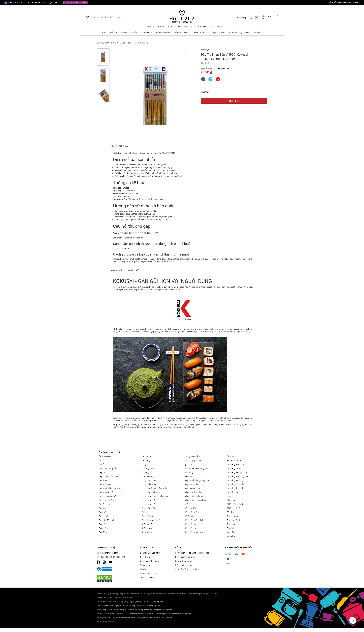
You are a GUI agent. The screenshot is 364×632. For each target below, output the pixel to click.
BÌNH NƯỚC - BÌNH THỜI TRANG (110, 488)
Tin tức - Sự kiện (147, 577)
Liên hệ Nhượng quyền (76, 3)
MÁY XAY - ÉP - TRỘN (192, 488)
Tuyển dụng (145, 565)
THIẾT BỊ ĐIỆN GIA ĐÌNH (236, 504)
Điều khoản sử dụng (184, 565)
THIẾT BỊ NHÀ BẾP (234, 508)
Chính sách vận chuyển (185, 557)
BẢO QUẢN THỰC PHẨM (108, 468)
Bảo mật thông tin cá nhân (187, 569)
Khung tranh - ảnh (192, 456)
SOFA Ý (230, 496)
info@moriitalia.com (109, 553)
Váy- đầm (231, 532)
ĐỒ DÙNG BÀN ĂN (149, 468)
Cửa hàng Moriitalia (148, 573)
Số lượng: (205, 92)
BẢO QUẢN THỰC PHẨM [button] (239, 33)
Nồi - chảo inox (190, 528)
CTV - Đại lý (145, 557)
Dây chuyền (104, 516)
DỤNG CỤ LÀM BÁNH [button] (162, 33)
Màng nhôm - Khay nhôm (195, 500)
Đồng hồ (145, 464)
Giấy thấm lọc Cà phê (151, 520)
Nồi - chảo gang (191, 524)
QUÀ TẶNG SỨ (232, 492)
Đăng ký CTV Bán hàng (150, 553)
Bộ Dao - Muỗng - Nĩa (108, 496)
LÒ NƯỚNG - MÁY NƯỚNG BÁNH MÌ (198, 468)
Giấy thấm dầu (148, 516)
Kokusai (205, 49)
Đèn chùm (103, 528)
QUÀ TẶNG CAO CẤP (235, 468)
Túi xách (230, 528)
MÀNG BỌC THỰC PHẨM (193, 492)
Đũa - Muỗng (147, 476)
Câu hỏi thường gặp (184, 561)
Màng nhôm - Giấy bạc (194, 496)
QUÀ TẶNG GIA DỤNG (235, 480)
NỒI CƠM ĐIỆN (190, 508)
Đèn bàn (102, 524)
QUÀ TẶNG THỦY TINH (235, 488)
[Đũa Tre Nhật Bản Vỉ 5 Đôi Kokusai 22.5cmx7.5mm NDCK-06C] (155, 95)
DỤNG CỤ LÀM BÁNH (150, 484)
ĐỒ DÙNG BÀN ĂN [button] (182, 33)
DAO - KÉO (103, 512)
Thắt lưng (231, 500)
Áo (100, 460)
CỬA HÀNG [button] (146, 27)
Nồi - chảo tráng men (193, 532)
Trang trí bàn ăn (234, 520)
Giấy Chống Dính (149, 508)
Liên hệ (143, 569)
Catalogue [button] (217, 27)
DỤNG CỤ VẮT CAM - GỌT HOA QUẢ (155, 496)
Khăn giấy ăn (147, 524)
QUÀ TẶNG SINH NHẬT (235, 484)
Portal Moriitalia (15, 2)
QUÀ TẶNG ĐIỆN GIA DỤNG (237, 472)
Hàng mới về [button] (183, 27)
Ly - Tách (188, 464)
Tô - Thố (230, 512)
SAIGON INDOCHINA (36, 3)
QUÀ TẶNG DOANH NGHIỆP (237, 476)
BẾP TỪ (102, 472)
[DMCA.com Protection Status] (104, 579)
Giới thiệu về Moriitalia (150, 561)
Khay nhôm (147, 532)
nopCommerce (109, 621)
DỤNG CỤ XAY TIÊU (149, 500)
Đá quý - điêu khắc (107, 520)
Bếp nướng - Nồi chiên (108, 476)
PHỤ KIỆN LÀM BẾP (234, 460)
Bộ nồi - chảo (104, 504)
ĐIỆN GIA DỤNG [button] (218, 33)
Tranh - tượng (233, 516)
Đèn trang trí (147, 460)
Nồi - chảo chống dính (193, 520)
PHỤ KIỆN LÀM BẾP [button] (129, 33)
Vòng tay (231, 536)
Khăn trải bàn (148, 528)
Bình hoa (103, 480)
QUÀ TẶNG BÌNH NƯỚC (235, 464)
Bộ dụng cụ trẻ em (107, 500)
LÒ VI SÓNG (188, 472)
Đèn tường (146, 456)
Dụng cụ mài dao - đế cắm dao (155, 488)
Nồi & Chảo (189, 516)
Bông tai (102, 508)
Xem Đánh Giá (222, 69)
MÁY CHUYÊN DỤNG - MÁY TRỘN (196, 480)
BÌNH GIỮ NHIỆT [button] (201, 33)
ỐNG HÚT (230, 456)
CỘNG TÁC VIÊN (55, 3)
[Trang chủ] (98, 43)
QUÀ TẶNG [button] (257, 33)
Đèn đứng (103, 532)
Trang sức (231, 524)
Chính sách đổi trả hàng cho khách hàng (193, 553)
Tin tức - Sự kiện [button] (164, 27)
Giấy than (146, 512)
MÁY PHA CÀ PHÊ (191, 484)
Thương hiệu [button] (200, 27)
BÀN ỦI (102, 464)
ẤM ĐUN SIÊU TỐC (106, 456)
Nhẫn (186, 504)
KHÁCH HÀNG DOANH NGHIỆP (346, 2)
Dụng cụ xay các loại (151, 504)
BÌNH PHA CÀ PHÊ (106, 492)
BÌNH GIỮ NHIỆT (105, 484)
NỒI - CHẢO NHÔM (191, 512)
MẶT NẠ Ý (188, 476)
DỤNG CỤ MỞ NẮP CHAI (151, 492)
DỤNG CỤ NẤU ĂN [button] (109, 33)
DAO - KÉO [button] (145, 33)
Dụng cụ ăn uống (129, 43)
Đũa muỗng (143, 43)
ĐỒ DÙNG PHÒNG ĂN (110, 43)
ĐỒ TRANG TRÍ (147, 472)
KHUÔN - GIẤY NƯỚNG (192, 460)
